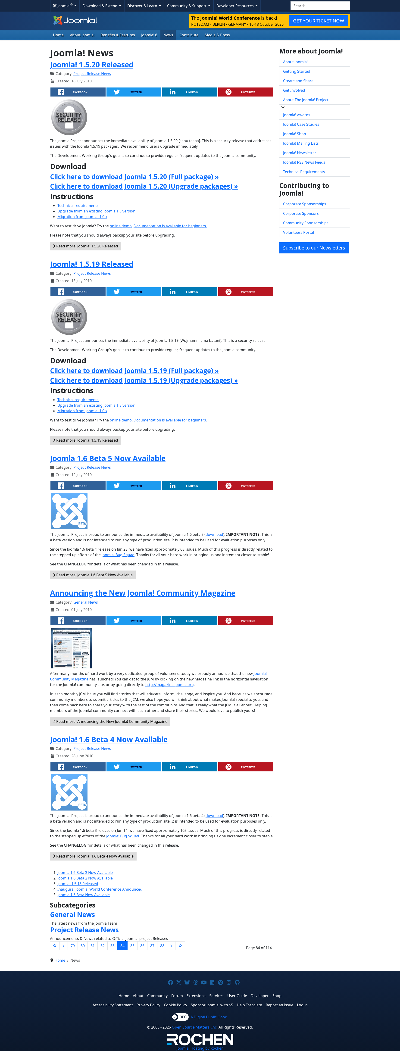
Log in (302, 1004)
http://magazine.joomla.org (169, 684)
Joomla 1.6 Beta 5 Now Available (108, 458)
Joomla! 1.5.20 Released (91, 64)
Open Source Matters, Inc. (195, 1027)
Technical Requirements (304, 171)
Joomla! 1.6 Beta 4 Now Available (109, 739)
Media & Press (217, 34)
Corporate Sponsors (301, 213)
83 (112, 945)
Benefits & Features (118, 34)
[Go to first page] (55, 945)
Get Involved (294, 90)
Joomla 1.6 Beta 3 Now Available (85, 872)
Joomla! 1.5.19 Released (91, 264)
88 (162, 945)
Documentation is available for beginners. (170, 225)
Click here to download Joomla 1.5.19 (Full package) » (134, 370)
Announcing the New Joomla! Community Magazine (142, 593)
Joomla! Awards (296, 114)
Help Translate (249, 1004)
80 (83, 945)
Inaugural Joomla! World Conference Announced (99, 889)
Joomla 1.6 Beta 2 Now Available (85, 878)
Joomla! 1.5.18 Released (77, 883)
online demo (121, 225)
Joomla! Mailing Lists (301, 143)
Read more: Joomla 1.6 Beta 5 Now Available (94, 574)
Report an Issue (279, 1004)
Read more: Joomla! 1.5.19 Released (86, 440)
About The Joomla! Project (305, 99)
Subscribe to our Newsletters (314, 248)
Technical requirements (78, 205)
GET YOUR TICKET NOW (318, 21)
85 (132, 945)
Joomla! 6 (149, 34)
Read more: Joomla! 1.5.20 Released (86, 246)
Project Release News (92, 73)
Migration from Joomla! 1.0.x (82, 216)
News (168, 34)
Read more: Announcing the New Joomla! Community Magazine (111, 721)
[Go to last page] (180, 945)
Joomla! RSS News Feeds (304, 162)
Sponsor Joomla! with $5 (212, 1004)
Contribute (188, 34)
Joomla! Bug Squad (118, 554)
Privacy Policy (148, 1004)
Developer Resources (235, 5)
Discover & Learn (142, 5)
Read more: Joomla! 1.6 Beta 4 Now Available (94, 856)
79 (73, 945)
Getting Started (296, 71)
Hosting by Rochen (200, 1048)
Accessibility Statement (113, 1004)
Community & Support (187, 5)
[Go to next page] (171, 945)
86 (142, 945)
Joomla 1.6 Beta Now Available (83, 894)
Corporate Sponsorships (304, 203)
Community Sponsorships (305, 222)
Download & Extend (100, 5)
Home (58, 34)
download (214, 534)
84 (122, 945)
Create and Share (298, 80)
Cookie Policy (175, 1004)
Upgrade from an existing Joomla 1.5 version (96, 211)
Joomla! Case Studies (301, 124)
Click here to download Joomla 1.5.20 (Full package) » (134, 176)
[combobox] (320, 5)
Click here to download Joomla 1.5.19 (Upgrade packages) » (144, 380)
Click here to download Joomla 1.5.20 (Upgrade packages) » (144, 186)
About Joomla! (82, 34)
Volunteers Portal (298, 232)
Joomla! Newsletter (299, 152)
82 (102, 945)
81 (93, 945)
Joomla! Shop (294, 133)
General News (85, 602)
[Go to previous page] (63, 945)
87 (152, 945)
